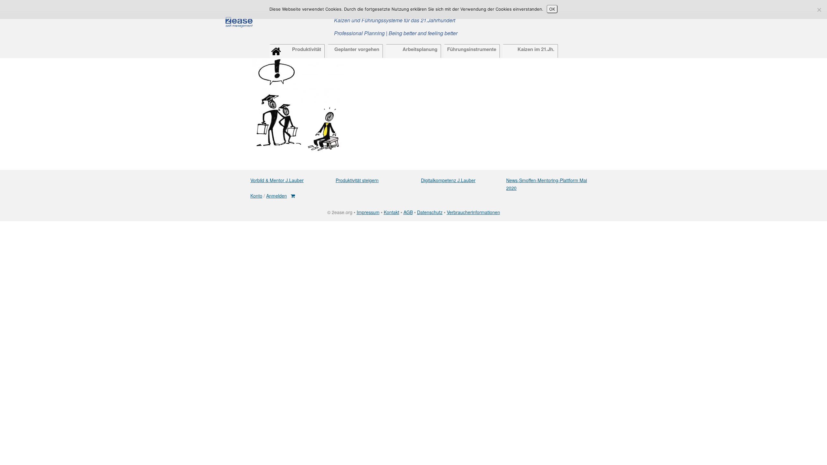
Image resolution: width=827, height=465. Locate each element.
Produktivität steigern (357, 180)
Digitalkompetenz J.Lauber (448, 180)
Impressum (368, 212)
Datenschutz (430, 212)
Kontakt (391, 212)
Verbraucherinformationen (473, 212)
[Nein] (819, 9)
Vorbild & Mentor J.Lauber (277, 180)
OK (552, 9)
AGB (408, 212)
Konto (256, 195)
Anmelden (276, 195)
